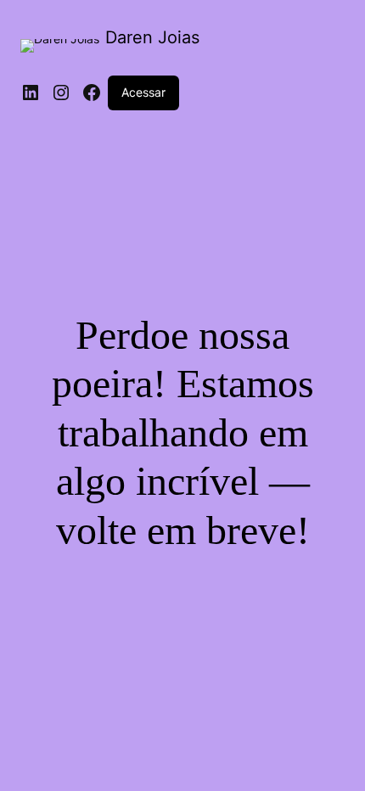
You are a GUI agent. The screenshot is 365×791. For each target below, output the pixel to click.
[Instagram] (61, 92)
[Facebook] (91, 92)
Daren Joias (152, 37)
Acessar (143, 92)
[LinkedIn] (30, 92)
